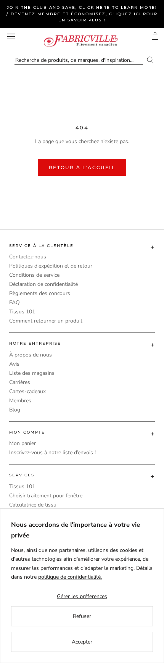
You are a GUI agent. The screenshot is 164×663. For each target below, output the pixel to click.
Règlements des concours (39, 293)
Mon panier (22, 443)
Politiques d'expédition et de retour (50, 265)
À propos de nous (30, 354)
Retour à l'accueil (82, 167)
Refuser (82, 616)
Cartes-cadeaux (27, 391)
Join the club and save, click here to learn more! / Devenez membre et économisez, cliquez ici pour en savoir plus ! (82, 14)
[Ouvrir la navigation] (11, 36)
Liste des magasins (32, 373)
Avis (14, 364)
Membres (20, 400)
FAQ (14, 302)
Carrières (19, 382)
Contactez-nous (27, 256)
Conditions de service (34, 275)
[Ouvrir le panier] (155, 36)
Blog (14, 409)
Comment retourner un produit (45, 320)
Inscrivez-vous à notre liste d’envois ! (52, 452)
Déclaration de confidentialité (43, 284)
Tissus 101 (22, 311)
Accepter (82, 641)
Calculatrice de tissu (32, 504)
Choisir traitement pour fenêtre (45, 495)
